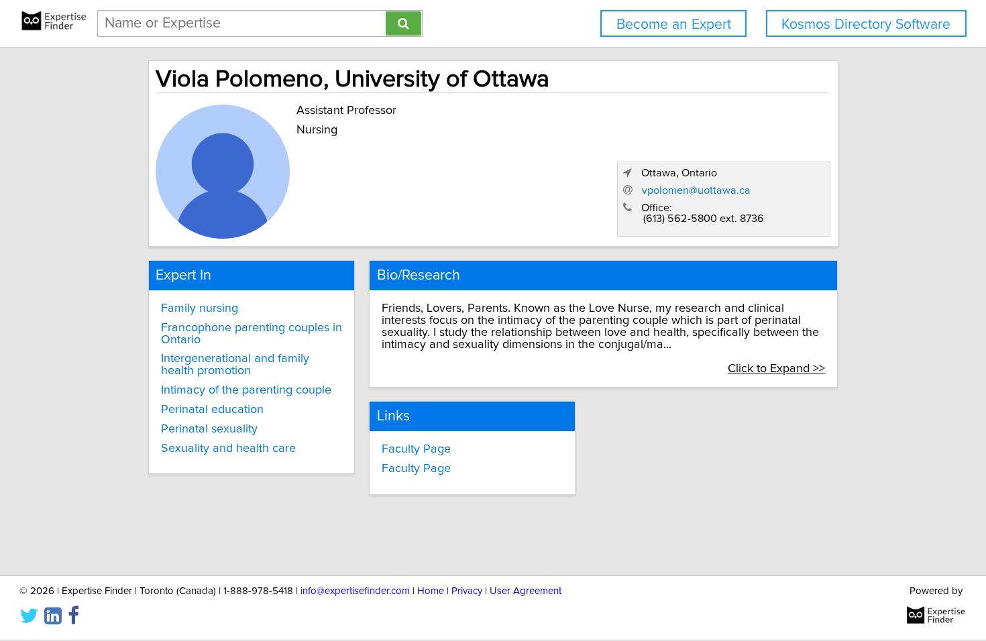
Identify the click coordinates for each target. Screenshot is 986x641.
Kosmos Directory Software (865, 24)
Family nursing (199, 308)
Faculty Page (416, 449)
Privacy (466, 591)
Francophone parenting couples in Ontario (251, 334)
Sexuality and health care (228, 449)
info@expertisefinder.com (355, 591)
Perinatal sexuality (209, 429)
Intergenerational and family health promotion (235, 365)
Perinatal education (212, 410)
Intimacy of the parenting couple (246, 390)
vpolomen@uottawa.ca (696, 190)
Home (430, 591)
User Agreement (525, 591)
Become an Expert (673, 24)
